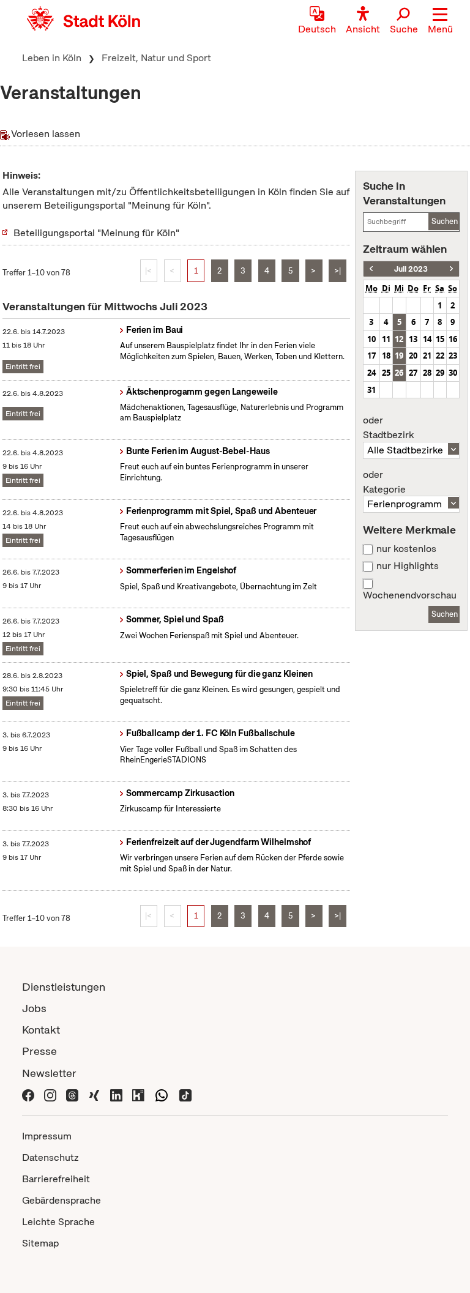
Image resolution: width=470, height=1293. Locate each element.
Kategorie (384, 482)
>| (337, 271)
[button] (440, 21)
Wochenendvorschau (410, 595)
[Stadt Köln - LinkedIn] (116, 1094)
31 (371, 389)
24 (371, 372)
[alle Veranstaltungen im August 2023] (451, 269)
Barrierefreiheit (56, 1178)
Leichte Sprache (58, 1221)
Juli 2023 (411, 269)
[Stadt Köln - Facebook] (28, 1094)
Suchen (444, 221)
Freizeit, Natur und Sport (156, 57)
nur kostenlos (406, 549)
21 (427, 355)
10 (371, 339)
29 (440, 372)
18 (386, 355)
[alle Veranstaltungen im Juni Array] (371, 269)
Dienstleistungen (63, 987)
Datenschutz (50, 1157)
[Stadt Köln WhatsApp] (161, 1094)
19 (399, 355)
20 (413, 355)
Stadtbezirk (388, 427)
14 (427, 339)
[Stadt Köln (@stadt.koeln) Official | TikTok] (185, 1094)
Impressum (47, 1136)
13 (413, 339)
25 (386, 372)
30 (453, 372)
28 (427, 372)
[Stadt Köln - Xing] (94, 1094)
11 (386, 339)
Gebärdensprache (61, 1200)
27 (413, 372)
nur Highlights (407, 566)
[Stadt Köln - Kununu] (138, 1094)
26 (399, 372)
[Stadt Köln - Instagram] (50, 1094)
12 (399, 339)
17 (371, 355)
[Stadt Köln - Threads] (72, 1094)
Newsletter (49, 1073)
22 (440, 355)
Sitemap (40, 1243)
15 (440, 339)
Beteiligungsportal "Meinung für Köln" (96, 232)
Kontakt (41, 1030)
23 (453, 355)
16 (453, 339)
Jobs (34, 1008)
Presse (39, 1051)
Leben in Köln (51, 57)
